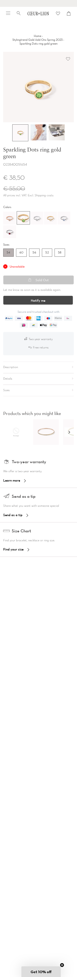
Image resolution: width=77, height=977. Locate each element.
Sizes (6, 244)
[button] (69, 432)
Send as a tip (12, 515)
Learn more (11, 480)
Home (37, 36)
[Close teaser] (62, 965)
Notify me (38, 300)
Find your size (13, 549)
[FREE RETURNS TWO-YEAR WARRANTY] (38, 3)
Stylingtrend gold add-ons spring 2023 (37, 40)
